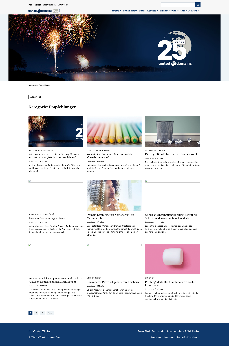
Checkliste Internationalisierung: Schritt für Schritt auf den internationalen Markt (171, 216)
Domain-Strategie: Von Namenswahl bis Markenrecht (110, 216)
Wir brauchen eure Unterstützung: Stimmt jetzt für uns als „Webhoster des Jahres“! (53, 155)
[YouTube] (40, 331)
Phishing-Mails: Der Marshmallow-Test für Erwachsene (170, 283)
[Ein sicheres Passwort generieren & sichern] (114, 259)
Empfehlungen (49, 5)
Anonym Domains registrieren (46, 218)
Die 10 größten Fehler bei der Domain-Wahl (171, 154)
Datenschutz (156, 337)
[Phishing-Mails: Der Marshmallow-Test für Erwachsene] (172, 259)
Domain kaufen (158, 331)
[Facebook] (30, 331)
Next (50, 313)
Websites (152, 10)
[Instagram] (44, 331)
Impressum (169, 337)
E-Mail (142, 10)
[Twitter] (35, 331)
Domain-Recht (130, 10)
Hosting (195, 331)
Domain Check (144, 331)
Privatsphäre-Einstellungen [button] (187, 337)
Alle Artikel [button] (35, 97)
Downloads (63, 5)
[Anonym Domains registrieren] (55, 195)
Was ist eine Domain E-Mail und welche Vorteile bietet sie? (110, 155)
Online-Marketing (189, 10)
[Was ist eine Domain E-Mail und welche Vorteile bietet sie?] (114, 131)
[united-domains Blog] (44, 11)
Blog (30, 5)
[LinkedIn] (49, 331)
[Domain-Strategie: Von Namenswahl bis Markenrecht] (114, 195)
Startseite (32, 85)
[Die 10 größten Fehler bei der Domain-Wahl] (172, 131)
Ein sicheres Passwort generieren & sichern (113, 282)
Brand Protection (168, 10)
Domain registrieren (175, 331)
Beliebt (38, 5)
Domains (115, 10)
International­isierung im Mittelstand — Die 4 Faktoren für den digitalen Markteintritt (55, 279)
